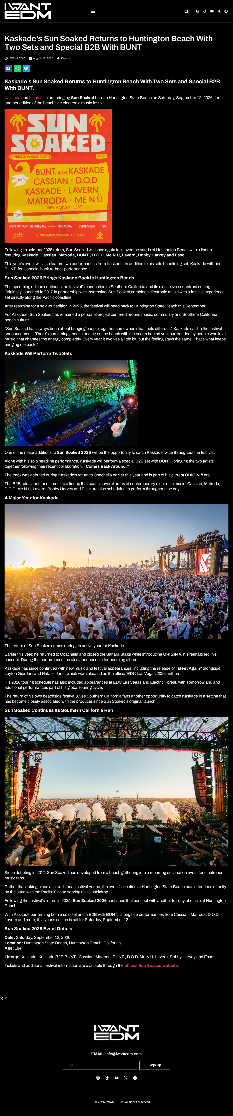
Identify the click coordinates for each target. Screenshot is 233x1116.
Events (65, 58)
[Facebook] (226, 11)
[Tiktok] (205, 11)
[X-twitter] (219, 11)
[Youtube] (212, 11)
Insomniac (39, 97)
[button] (93, 11)
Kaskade (12, 97)
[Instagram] (197, 11)
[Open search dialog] (186, 12)
